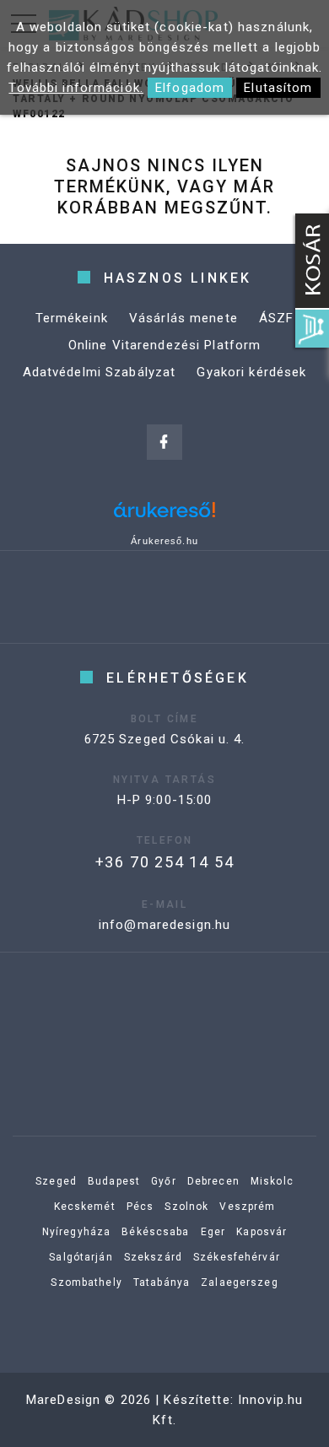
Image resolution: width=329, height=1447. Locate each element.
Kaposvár (261, 1232)
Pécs (140, 1206)
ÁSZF (276, 318)
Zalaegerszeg (239, 1282)
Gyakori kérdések (251, 372)
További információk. (75, 87)
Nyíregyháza (76, 1232)
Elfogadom (189, 87)
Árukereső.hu (164, 541)
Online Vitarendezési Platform (165, 345)
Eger (213, 1232)
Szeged (56, 1181)
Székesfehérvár (236, 1257)
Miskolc (272, 1181)
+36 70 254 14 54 (165, 862)
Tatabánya (161, 1282)
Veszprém (247, 1206)
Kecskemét (85, 1206)
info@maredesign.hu (164, 924)
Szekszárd (153, 1257)
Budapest (114, 1181)
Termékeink (71, 318)
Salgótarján (80, 1257)
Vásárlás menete (183, 318)
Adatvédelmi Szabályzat (99, 372)
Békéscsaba (155, 1232)
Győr (163, 1181)
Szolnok (186, 1206)
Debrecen (213, 1181)
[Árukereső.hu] (164, 516)
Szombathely (86, 1282)
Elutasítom (278, 87)
